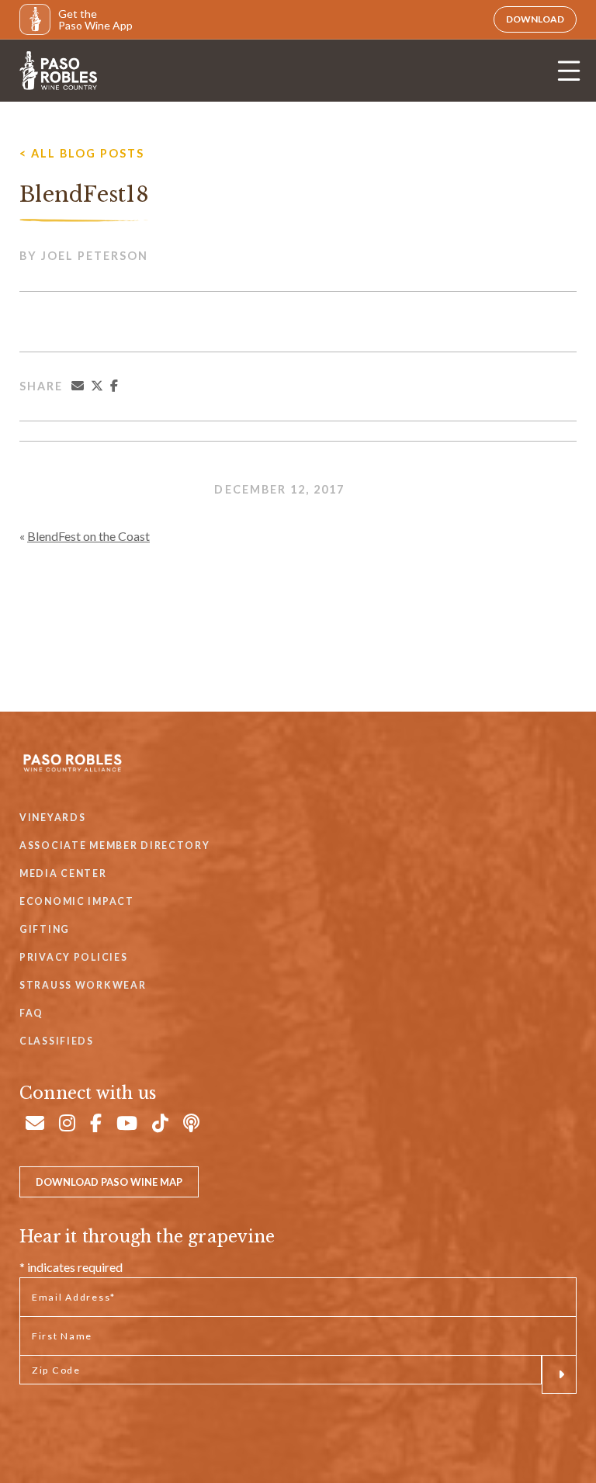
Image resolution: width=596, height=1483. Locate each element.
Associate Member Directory (114, 845)
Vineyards (52, 818)
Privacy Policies (73, 957)
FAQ (31, 1013)
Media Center (63, 873)
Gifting (44, 929)
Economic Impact (76, 901)
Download (535, 19)
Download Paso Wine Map (109, 1182)
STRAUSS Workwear (82, 985)
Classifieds (56, 1041)
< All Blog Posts (81, 153)
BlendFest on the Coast (88, 535)
